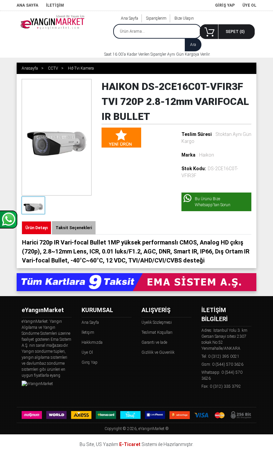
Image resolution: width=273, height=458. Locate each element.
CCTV (53, 68)
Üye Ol (87, 352)
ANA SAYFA (27, 5)
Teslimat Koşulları (156, 332)
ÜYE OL (249, 5)
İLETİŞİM (55, 5)
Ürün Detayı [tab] (36, 228)
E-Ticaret (129, 444)
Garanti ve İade (154, 342)
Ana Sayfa (129, 18)
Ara (193, 44)
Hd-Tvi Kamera (81, 68)
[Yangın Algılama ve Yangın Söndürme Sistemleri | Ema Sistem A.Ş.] (53, 22)
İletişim (88, 332)
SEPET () (235, 31)
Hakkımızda (92, 342)
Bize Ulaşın (184, 18)
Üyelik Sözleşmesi (156, 322)
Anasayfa (30, 68)
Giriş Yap (90, 362)
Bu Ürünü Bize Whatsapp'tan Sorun (212, 202)
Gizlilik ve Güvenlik (157, 352)
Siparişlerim (156, 18)
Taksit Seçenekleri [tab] (74, 228)
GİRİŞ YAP (225, 5)
